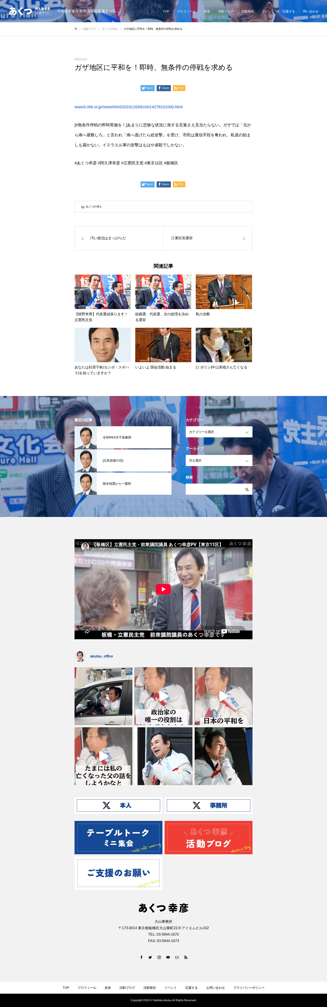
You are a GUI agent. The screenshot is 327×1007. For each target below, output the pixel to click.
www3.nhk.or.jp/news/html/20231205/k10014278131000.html (129, 107)
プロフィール (186, 11)
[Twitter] (150, 957)
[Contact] (177, 957)
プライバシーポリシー (248, 987)
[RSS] (186, 957)
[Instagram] (159, 957)
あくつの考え (94, 206)
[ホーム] (76, 28)
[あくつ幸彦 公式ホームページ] (30, 11)
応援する (289, 11)
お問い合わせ (215, 987)
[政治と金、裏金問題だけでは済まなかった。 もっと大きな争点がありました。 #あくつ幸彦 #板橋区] (223, 696)
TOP (166, 11)
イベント (268, 11)
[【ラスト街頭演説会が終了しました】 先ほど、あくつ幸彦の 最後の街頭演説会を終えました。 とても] (223, 756)
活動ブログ (226, 11)
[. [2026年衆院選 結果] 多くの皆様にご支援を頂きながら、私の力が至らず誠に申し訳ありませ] (103, 696)
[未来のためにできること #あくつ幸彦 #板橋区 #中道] (163, 696)
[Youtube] (168, 957)
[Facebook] (141, 957)
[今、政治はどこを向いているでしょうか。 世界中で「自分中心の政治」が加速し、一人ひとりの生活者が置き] (163, 756)
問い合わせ (311, 11)
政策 (207, 11)
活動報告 (248, 11)
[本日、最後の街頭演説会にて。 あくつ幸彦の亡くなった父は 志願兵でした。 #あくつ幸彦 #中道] (103, 756)
